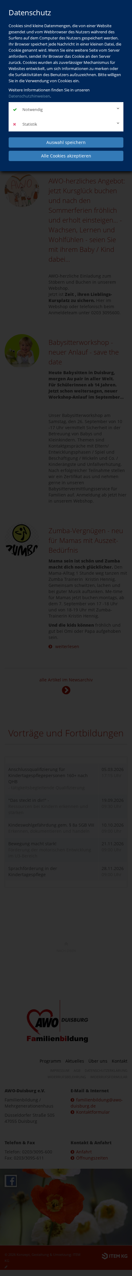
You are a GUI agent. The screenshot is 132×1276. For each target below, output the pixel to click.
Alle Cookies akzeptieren (66, 156)
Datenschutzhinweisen (29, 96)
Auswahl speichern (66, 142)
